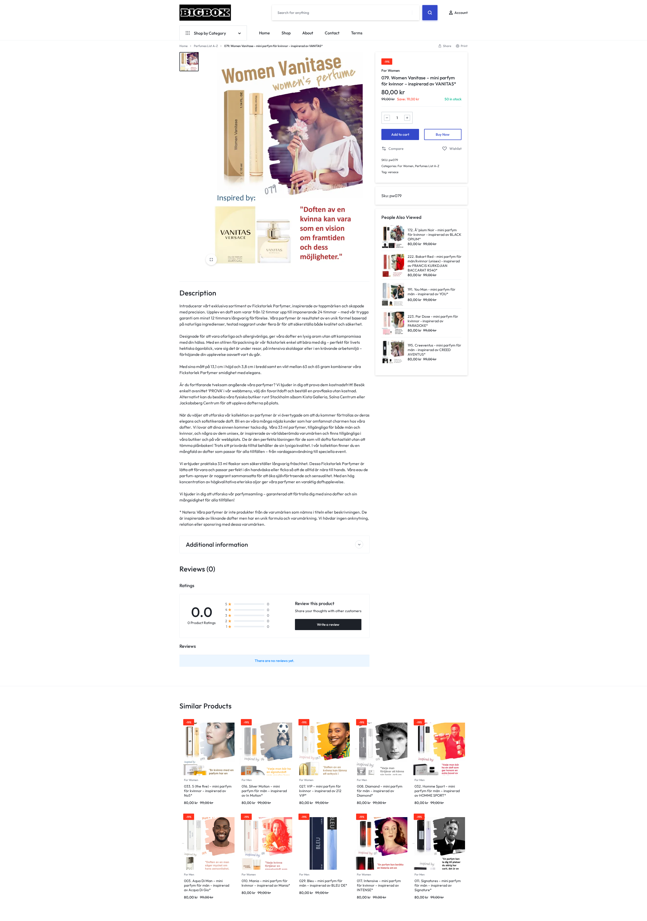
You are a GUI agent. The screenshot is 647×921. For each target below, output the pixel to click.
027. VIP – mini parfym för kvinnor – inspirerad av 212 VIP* (320, 791)
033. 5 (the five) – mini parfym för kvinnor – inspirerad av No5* (208, 791)
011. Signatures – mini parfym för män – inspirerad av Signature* (437, 885)
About (307, 32)
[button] (392, 148)
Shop (286, 32)
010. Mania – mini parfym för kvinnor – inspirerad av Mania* (266, 883)
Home (264, 32)
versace (393, 172)
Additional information (217, 544)
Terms (356, 32)
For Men (247, 780)
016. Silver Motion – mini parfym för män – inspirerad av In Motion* (264, 791)
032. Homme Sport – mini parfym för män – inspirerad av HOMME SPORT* (437, 791)
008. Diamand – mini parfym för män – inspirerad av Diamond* (379, 791)
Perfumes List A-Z (206, 46)
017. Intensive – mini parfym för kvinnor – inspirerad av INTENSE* (379, 885)
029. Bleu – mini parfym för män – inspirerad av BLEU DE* (323, 883)
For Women (390, 70)
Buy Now (443, 134)
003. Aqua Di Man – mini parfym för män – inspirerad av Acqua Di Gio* (206, 885)
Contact (332, 32)
